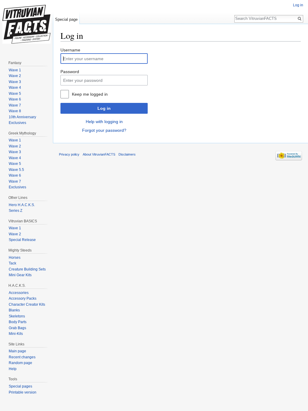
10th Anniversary (22, 117)
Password (69, 71)
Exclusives (17, 123)
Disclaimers (127, 154)
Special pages (20, 386)
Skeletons (17, 316)
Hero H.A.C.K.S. (22, 205)
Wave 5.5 (16, 170)
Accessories (19, 293)
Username (70, 50)
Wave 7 (15, 105)
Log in (104, 108)
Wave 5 (15, 93)
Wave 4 (15, 87)
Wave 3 (15, 82)
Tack (12, 263)
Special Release (22, 240)
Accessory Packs (22, 298)
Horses (14, 257)
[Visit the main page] (26, 24)
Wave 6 (15, 99)
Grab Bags (17, 328)
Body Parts (17, 322)
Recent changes (22, 357)
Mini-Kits (16, 334)
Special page (66, 19)
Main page (17, 351)
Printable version (22, 392)
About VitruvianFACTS (99, 154)
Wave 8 (15, 111)
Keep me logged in (90, 94)
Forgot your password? (104, 130)
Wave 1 (15, 70)
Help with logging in (104, 121)
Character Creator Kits (27, 304)
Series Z (15, 211)
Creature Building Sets (27, 269)
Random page (20, 363)
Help (13, 369)
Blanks (14, 310)
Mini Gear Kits (20, 275)
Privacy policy (69, 154)
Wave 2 (15, 76)
